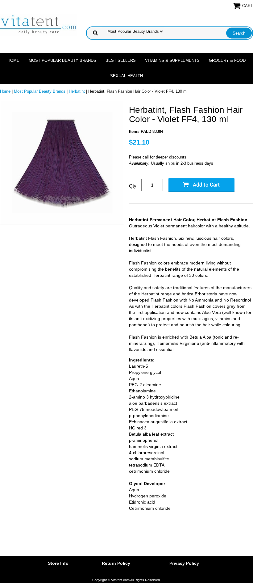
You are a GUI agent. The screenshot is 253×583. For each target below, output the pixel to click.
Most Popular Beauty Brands (62, 60)
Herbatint (77, 91)
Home (13, 60)
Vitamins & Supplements (172, 60)
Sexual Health (126, 76)
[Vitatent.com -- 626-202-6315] (38, 24)
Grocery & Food (227, 60)
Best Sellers (121, 60)
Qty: (133, 185)
